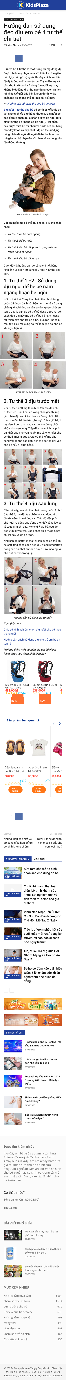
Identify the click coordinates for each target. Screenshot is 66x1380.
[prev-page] (6, 990)
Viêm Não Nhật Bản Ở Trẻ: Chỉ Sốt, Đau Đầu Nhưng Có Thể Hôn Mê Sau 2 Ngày (42, 916)
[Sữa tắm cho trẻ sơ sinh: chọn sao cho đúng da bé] (13, 873)
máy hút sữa (14, 1161)
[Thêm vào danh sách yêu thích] (27, 693)
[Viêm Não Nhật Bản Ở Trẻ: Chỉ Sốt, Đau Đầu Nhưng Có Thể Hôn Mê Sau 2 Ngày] (13, 916)
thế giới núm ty (20, 1176)
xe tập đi (39, 1176)
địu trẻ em (32, 1161)
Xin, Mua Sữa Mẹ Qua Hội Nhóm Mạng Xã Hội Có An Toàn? (42, 955)
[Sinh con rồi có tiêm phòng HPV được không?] (13, 1102)
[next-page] (12, 990)
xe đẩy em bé (15, 1153)
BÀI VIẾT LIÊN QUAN (17, 859)
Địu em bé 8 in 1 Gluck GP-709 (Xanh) (17, 686)
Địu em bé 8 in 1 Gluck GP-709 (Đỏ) (45, 686)
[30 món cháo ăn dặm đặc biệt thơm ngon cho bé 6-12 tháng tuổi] (13, 1271)
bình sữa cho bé (25, 1165)
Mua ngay (17, 699)
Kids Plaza (13, 45)
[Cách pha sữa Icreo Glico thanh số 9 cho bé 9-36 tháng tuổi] (10, 1253)
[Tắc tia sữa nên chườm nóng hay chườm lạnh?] (13, 1119)
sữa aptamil (34, 1153)
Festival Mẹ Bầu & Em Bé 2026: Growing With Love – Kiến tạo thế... (43, 1080)
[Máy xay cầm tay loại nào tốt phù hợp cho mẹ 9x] (13, 1235)
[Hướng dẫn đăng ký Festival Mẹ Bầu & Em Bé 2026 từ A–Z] (13, 1046)
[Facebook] (19, 58)
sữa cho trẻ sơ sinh (41, 1157)
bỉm (8, 1157)
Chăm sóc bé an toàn (29, 13)
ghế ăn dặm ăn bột (31, 1169)
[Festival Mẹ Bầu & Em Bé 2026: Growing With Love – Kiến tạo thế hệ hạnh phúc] (13, 1081)
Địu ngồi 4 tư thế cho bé (18, 109)
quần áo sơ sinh (26, 1172)
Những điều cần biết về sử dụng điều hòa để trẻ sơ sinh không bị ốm (18, 842)
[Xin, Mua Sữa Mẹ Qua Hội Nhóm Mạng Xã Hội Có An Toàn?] (13, 955)
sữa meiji (19, 1157)
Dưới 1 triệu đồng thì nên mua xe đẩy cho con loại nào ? (49, 842)
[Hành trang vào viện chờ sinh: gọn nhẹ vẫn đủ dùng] (13, 1063)
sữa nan (15, 1180)
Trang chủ (9, 13)
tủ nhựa (50, 1153)
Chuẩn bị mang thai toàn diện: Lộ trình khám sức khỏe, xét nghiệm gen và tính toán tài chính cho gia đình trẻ (41, 894)
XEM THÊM (40, 859)
